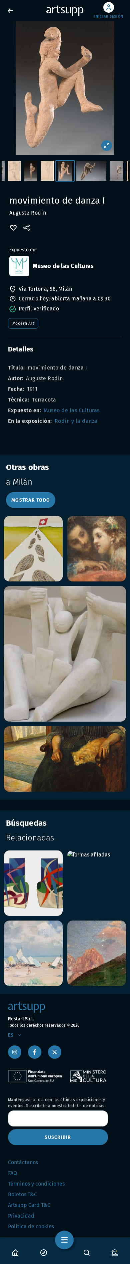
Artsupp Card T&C (29, 1205)
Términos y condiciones (36, 1184)
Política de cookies (31, 1226)
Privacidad (21, 1216)
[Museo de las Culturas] (19, 266)
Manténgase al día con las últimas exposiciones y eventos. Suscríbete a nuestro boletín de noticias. (57, 1102)
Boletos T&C (22, 1194)
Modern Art (23, 323)
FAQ (12, 1173)
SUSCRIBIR (58, 1137)
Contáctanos (23, 1162)
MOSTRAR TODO (30, 500)
